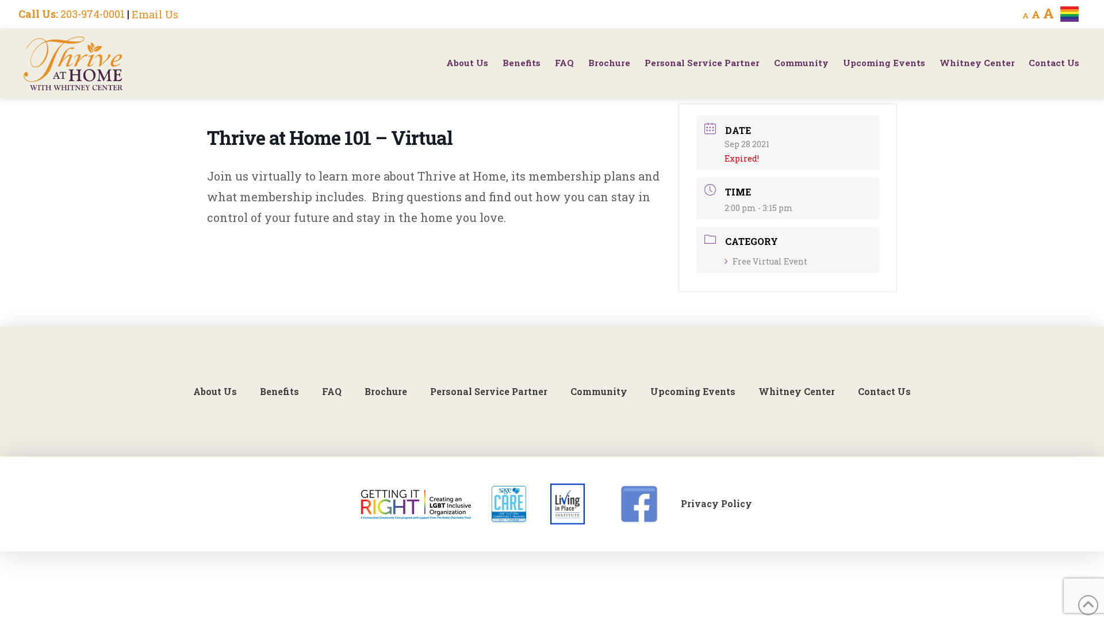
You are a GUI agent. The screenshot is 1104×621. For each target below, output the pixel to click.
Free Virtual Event (770, 261)
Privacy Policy (716, 503)
